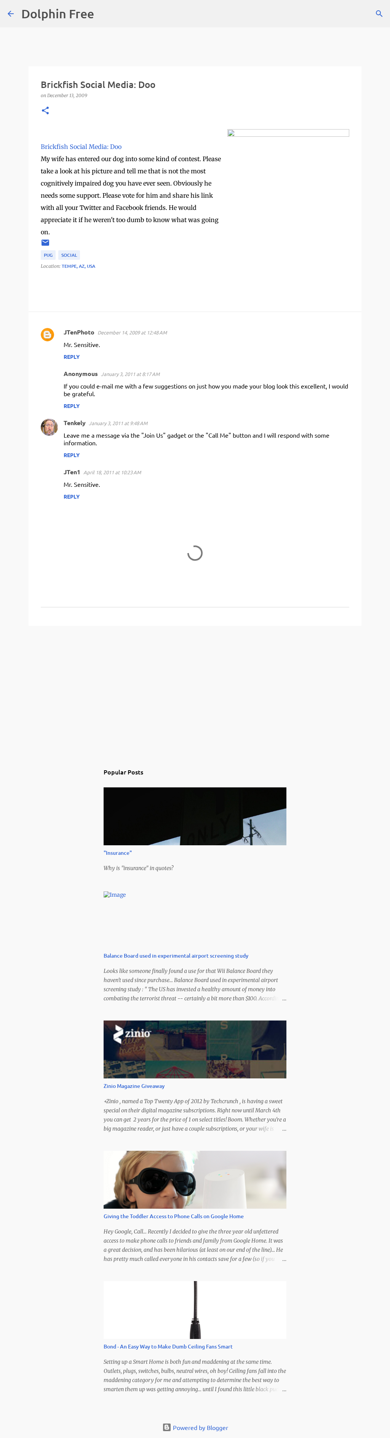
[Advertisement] (195, 690)
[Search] (104, 14)
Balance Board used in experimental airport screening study (176, 955)
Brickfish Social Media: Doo (81, 146)
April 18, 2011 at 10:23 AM (112, 472)
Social (69, 255)
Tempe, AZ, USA (78, 266)
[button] (45, 111)
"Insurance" (118, 852)
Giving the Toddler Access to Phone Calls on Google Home (174, 1216)
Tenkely (75, 423)
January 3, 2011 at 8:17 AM (130, 374)
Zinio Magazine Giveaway (134, 1085)
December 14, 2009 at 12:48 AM (132, 332)
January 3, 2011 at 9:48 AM (118, 423)
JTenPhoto (79, 332)
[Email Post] (45, 245)
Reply (72, 356)
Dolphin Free (57, 13)
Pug (48, 255)
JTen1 (72, 472)
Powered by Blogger (199, 1427)
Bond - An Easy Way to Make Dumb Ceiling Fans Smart (168, 1346)
